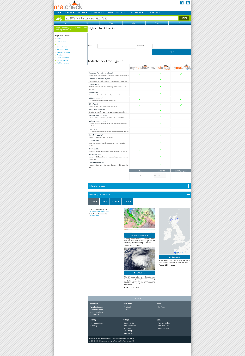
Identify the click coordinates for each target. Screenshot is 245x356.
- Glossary (93, 325)
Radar (59, 39)
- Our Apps (161, 307)
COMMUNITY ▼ (97, 12)
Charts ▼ (127, 201)
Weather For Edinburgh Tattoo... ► (71, 29)
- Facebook (127, 307)
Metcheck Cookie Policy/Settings (123, 338)
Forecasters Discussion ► (139, 235)
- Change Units (128, 323)
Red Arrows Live (63, 63)
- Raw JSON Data (163, 325)
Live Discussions (63, 57)
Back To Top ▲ (139, 299)
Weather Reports (63, 52)
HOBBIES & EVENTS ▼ (117, 12)
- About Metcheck (96, 312)
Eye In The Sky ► (139, 273)
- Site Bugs (127, 328)
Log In (171, 51)
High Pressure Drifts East (99, 211)
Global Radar (62, 47)
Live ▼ (104, 201)
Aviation (60, 55)
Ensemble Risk (62, 49)
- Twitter (126, 309)
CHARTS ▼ (69, 12)
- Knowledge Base (96, 323)
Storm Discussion (63, 60)
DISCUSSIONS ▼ (137, 12)
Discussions (61, 41)
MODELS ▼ (82, 12)
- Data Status (127, 333)
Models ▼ (115, 201)
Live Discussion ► (175, 257)
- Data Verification (129, 325)
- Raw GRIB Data (163, 328)
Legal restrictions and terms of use (100, 338)
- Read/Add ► (94, 216)
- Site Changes (128, 331)
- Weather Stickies (163, 323)
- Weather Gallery (96, 309)
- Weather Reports (96, 307)
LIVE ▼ (58, 12)
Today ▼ (93, 201)
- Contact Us (94, 315)
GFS (58, 44)
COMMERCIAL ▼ (154, 12)
